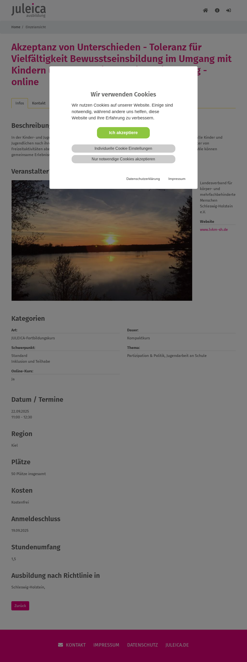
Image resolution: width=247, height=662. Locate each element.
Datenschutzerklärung (143, 179)
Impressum (176, 179)
